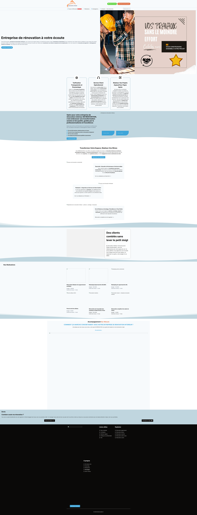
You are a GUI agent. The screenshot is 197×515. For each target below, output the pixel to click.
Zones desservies (109, 8)
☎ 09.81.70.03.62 (112, 3)
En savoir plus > (98, 330)
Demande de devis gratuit (123, 3)
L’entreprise (103, 8)
